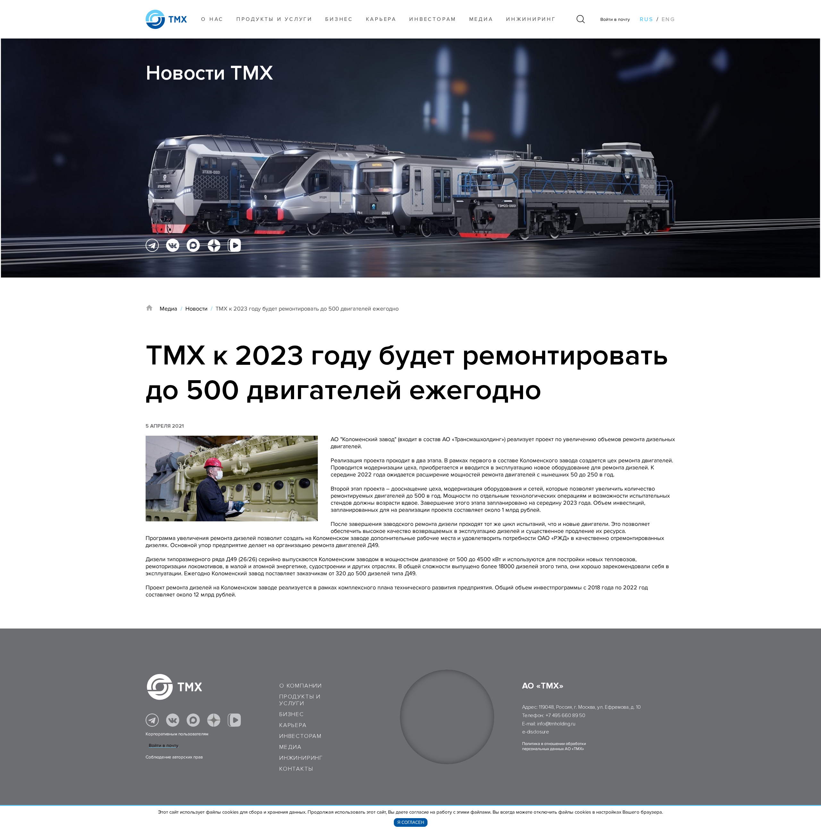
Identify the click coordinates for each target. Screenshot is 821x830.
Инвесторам (432, 19)
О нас (212, 19)
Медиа (481, 19)
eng (668, 19)
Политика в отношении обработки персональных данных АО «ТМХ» (554, 746)
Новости (196, 308)
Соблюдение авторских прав (174, 757)
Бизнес (291, 714)
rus (646, 19)
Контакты (296, 769)
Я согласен (410, 822)
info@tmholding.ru (556, 724)
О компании (300, 685)
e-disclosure (535, 732)
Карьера (381, 19)
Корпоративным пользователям (177, 734)
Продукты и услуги (274, 19)
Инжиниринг (531, 19)
